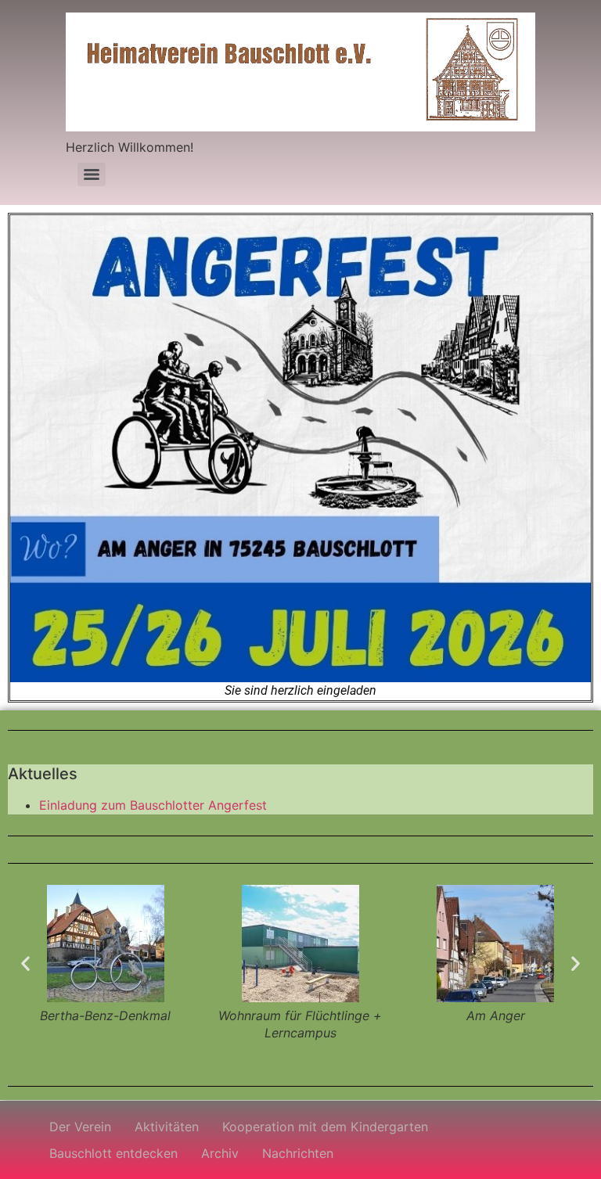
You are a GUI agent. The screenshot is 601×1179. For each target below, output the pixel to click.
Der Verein (80, 1126)
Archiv (220, 1153)
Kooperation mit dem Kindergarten (325, 1126)
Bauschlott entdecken (113, 1153)
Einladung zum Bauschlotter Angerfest (153, 805)
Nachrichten (297, 1153)
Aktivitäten (167, 1126)
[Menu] (91, 174)
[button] (25, 963)
